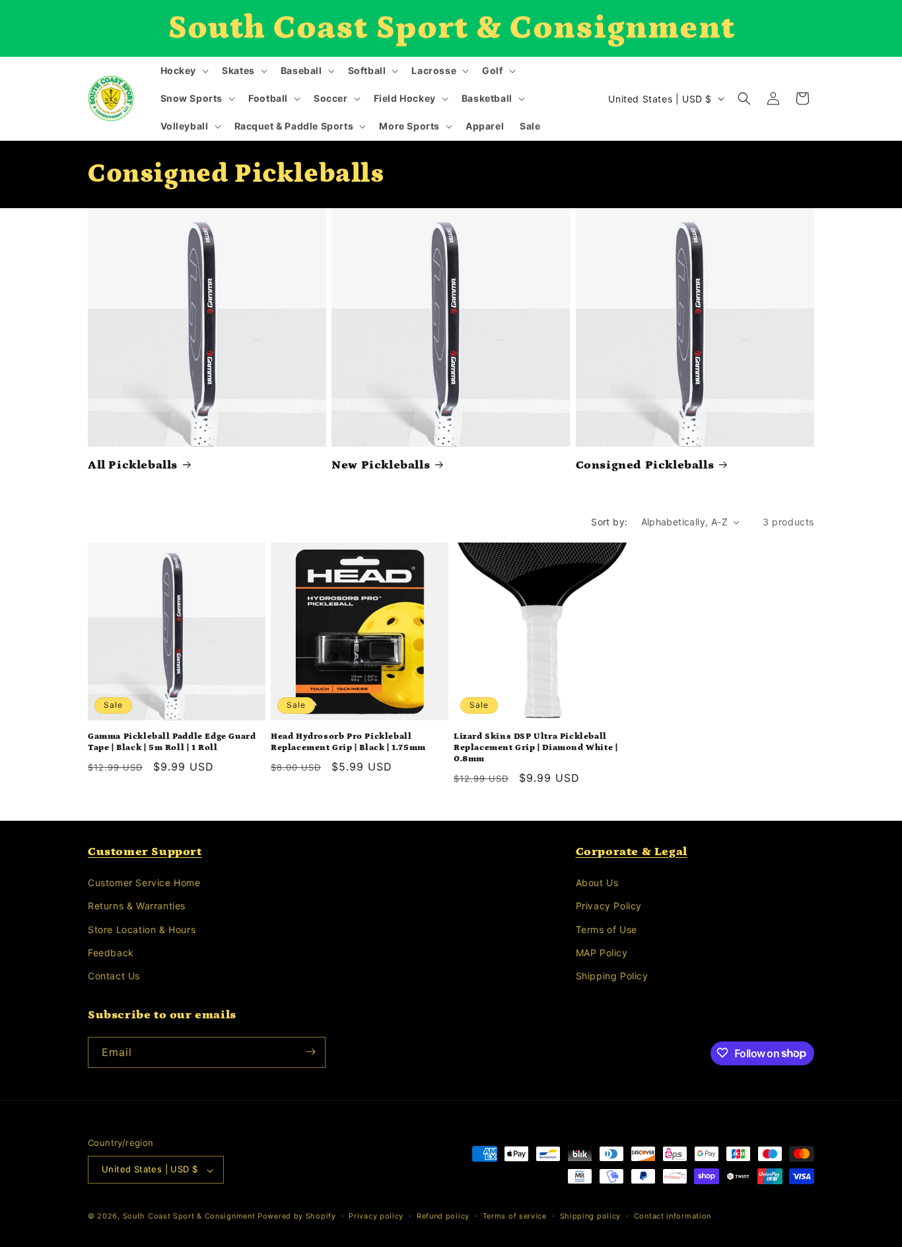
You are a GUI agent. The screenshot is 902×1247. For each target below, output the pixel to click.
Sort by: (609, 521)
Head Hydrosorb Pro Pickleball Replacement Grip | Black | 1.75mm (348, 742)
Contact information (672, 1216)
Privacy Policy (609, 906)
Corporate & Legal (631, 851)
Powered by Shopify (297, 1216)
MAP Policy (602, 952)
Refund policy (443, 1216)
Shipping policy (590, 1216)
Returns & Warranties (137, 906)
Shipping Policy (612, 976)
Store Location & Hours (141, 929)
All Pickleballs (133, 465)
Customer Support (145, 851)
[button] (184, 71)
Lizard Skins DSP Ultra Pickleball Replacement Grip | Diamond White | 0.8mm (535, 748)
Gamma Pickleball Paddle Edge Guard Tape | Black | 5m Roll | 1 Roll (172, 742)
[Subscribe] (310, 1051)
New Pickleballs (380, 465)
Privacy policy (376, 1216)
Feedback (111, 952)
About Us (597, 883)
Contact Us (114, 976)
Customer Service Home (144, 883)
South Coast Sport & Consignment (189, 1216)
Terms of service (515, 1216)
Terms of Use (606, 929)
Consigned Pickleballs (645, 465)
